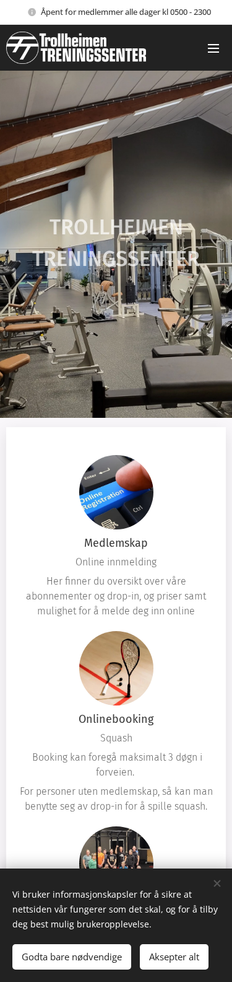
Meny (213, 47)
